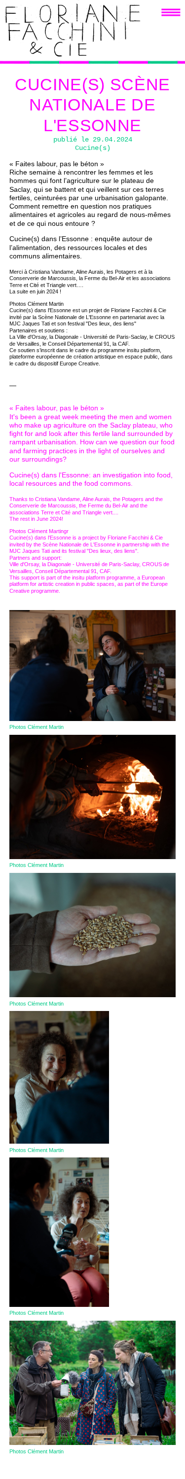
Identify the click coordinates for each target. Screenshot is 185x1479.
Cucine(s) (93, 148)
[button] (171, 12)
